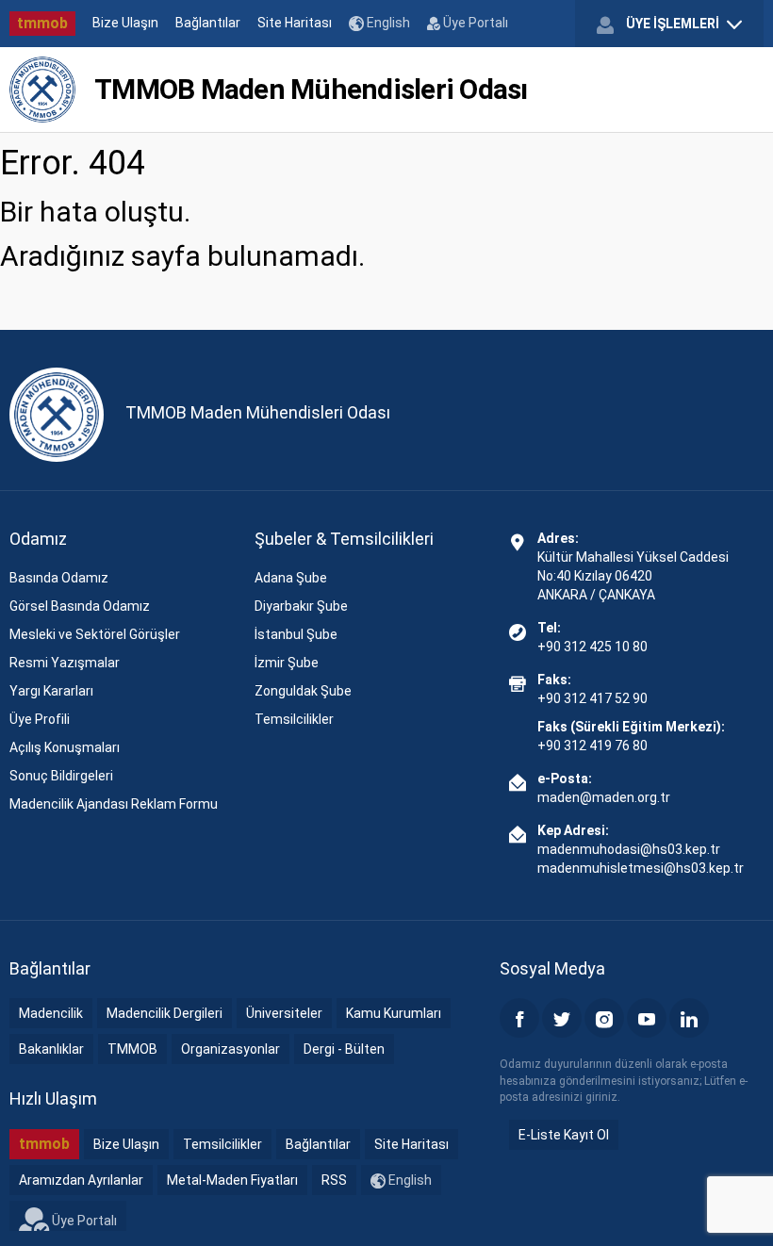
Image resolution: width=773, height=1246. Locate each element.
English (387, 22)
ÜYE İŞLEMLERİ (672, 23)
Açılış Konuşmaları (64, 747)
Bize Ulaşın (125, 22)
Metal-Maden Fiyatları (232, 1180)
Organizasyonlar (230, 1049)
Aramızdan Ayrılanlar (81, 1180)
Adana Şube (291, 577)
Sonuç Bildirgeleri (61, 775)
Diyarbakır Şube (301, 606)
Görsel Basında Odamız (79, 606)
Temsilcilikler (294, 719)
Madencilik (51, 1013)
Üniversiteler (284, 1013)
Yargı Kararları (51, 690)
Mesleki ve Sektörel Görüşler (94, 634)
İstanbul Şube (296, 634)
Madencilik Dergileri (164, 1013)
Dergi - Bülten (344, 1049)
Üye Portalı (474, 22)
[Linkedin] (689, 1018)
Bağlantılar (207, 22)
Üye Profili (39, 719)
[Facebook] (519, 1018)
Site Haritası (294, 22)
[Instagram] (604, 1018)
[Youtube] (646, 1018)
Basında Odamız (58, 577)
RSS (334, 1180)
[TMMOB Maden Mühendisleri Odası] (42, 90)
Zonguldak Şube (303, 690)
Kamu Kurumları (393, 1013)
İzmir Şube (287, 662)
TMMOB (132, 1049)
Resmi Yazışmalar (64, 662)
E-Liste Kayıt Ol (563, 1134)
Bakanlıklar (51, 1049)
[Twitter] (562, 1018)
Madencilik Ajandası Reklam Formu (113, 804)
